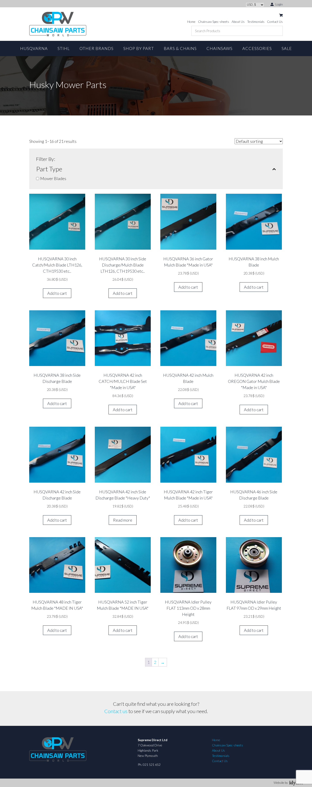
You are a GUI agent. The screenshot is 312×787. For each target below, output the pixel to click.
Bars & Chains (180, 48)
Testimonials (255, 22)
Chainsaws (219, 48)
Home (191, 22)
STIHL (64, 48)
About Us (238, 22)
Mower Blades (53, 178)
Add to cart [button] (57, 293)
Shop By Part (138, 48)
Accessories (257, 48)
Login (279, 4)
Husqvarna (34, 48)
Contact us (115, 711)
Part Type (49, 169)
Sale (287, 48)
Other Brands (96, 48)
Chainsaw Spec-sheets (213, 22)
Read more (122, 520)
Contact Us (275, 22)
